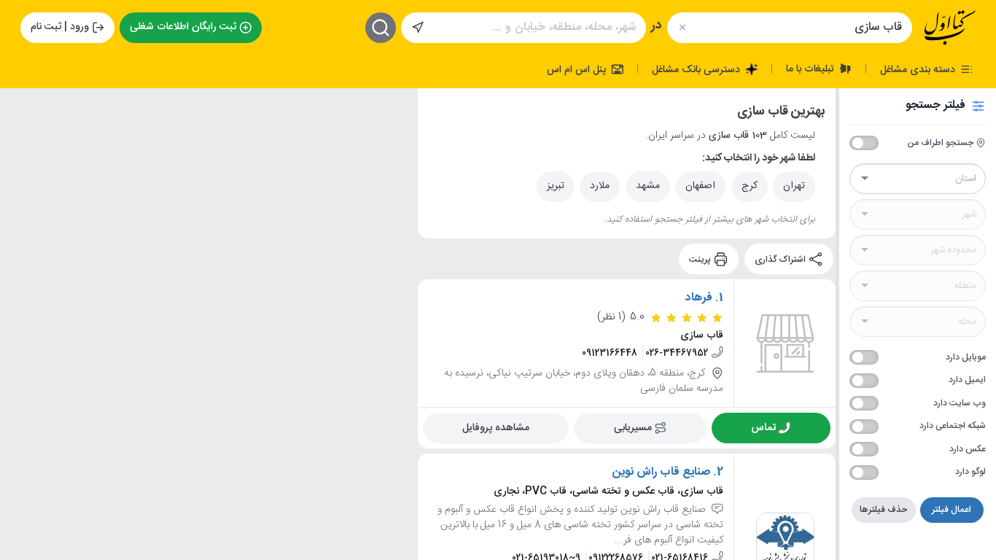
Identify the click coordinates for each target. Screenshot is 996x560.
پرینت (701, 259)
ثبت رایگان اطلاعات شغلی (183, 27)
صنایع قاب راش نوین (661, 472)
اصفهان (700, 186)
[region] (209, 324)
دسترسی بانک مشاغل (697, 69)
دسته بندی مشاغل (919, 69)
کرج (750, 186)
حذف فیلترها (883, 509)
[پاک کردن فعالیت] (682, 27)
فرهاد (698, 298)
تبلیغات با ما (811, 68)
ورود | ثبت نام (60, 27)
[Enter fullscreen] (22, 175)
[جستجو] (380, 27)
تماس (763, 428)
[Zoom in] (22, 110)
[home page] (950, 27)
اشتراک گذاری (781, 259)
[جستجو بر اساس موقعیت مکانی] (417, 27)
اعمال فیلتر (951, 509)
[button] (103, 167)
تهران (794, 186)
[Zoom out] (22, 139)
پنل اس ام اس (578, 69)
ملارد (600, 186)
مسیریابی (633, 428)
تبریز (555, 186)
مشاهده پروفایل (495, 428)
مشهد (648, 186)
